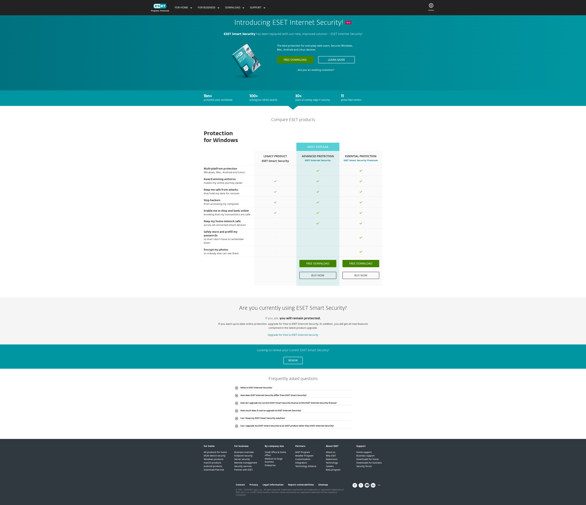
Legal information (273, 484)
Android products (213, 466)
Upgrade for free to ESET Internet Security (293, 335)
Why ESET (331, 455)
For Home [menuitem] (182, 7)
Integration (301, 462)
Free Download (295, 60)
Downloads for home (367, 459)
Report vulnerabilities (301, 484)
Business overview (244, 452)
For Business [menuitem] (207, 7)
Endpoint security (243, 455)
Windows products (213, 459)
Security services (243, 466)
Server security (242, 459)
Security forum (364, 466)
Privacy (254, 484)
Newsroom (331, 459)
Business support (365, 455)
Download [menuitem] (233, 7)
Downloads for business (369, 462)
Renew (293, 360)
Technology (332, 462)
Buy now (317, 275)
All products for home (215, 452)
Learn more (336, 60)
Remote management (245, 462)
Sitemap (323, 484)
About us (330, 452)
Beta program (333, 469)
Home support (364, 452)
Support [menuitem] (256, 7)
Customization (302, 459)
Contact (240, 484)
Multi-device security (215, 455)
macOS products (212, 462)
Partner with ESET (243, 469)
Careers (330, 466)
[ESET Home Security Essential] (246, 80)
